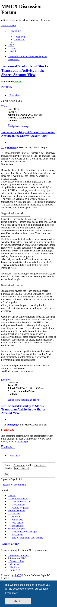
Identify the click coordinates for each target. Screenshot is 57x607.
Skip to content (8, 25)
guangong (6, 379)
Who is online (10, 544)
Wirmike (5, 106)
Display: (8, 465)
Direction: (9, 468)
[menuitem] (19, 36)
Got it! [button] (17, 601)
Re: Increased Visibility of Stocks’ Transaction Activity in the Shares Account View (23, 409)
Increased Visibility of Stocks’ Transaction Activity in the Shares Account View (25, 70)
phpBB (17, 575)
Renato (18, 81)
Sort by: (29, 465)
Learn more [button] (11, 593)
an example (22, 441)
